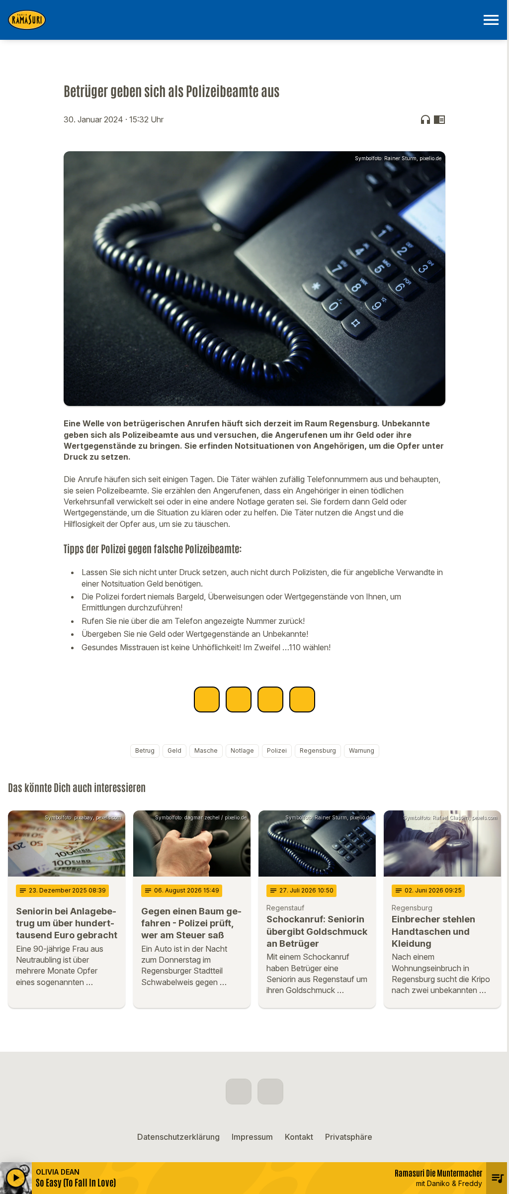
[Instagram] (270, 1091)
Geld (174, 750)
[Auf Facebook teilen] (207, 699)
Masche (206, 750)
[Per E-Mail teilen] (302, 699)
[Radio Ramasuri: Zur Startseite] (242, 20)
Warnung (361, 750)
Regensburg (318, 750)
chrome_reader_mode (439, 119)
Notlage (242, 750)
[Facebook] (239, 1091)
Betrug (145, 750)
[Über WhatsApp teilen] (270, 699)
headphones (425, 119)
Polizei (277, 750)
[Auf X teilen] (239, 699)
